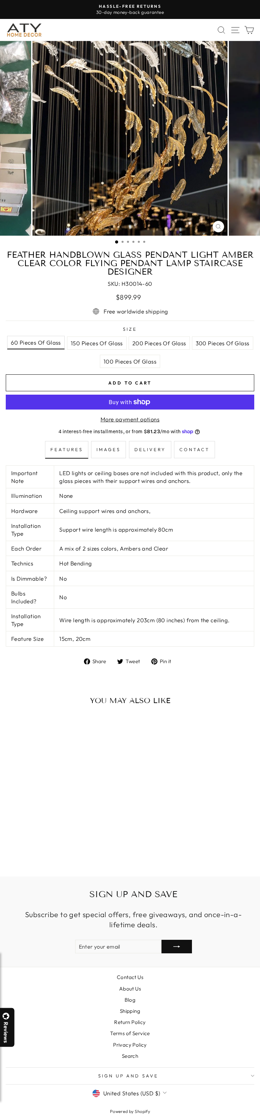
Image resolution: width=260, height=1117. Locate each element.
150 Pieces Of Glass (97, 343)
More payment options (130, 419)
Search (130, 1056)
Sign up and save (128, 1075)
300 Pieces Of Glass (223, 343)
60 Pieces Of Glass (36, 342)
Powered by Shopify (130, 1111)
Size (130, 329)
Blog (130, 1000)
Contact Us (130, 977)
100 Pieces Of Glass (130, 361)
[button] (259, 1116)
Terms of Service (130, 1033)
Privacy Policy (130, 1045)
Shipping (130, 1011)
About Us (130, 988)
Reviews (6, 1032)
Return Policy (130, 1022)
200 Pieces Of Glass (159, 343)
